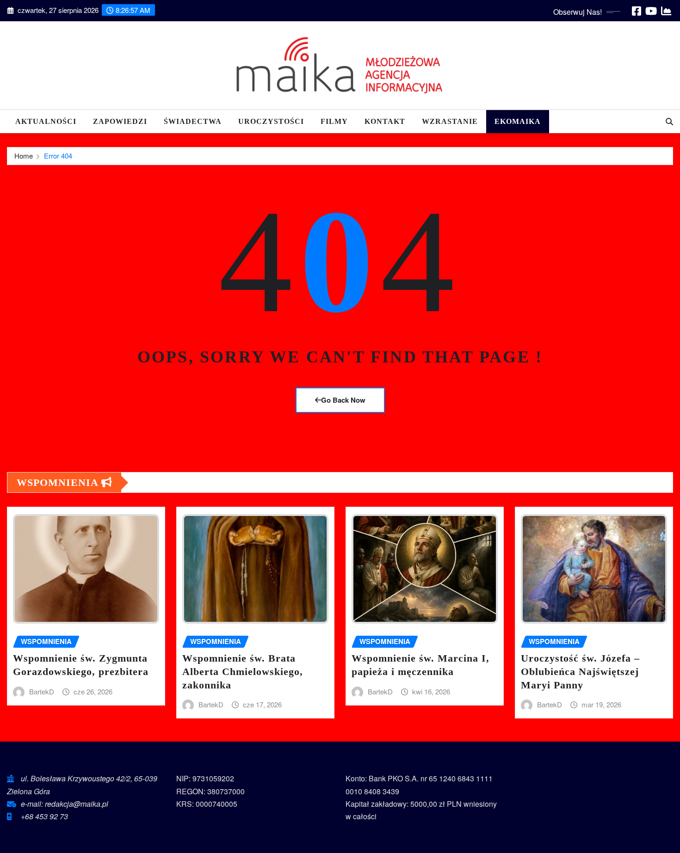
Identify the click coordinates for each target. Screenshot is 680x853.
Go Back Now (343, 400)
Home (23, 155)
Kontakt (385, 121)
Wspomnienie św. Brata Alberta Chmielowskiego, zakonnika (242, 671)
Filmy (334, 121)
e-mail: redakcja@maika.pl (64, 803)
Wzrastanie (450, 121)
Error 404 (58, 155)
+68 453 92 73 (44, 816)
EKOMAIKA (518, 121)
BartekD (41, 691)
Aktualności (45, 121)
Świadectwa (193, 121)
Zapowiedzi (120, 121)
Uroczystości (271, 121)
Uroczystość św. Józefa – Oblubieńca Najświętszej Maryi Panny (580, 671)
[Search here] (669, 121)
